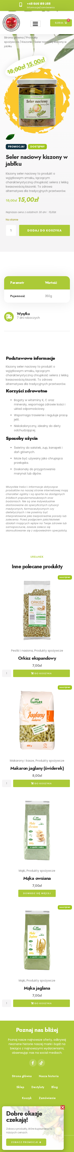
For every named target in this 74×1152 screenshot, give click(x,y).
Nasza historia (49, 1076)
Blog (54, 1087)
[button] (63, 1107)
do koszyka (43, 673)
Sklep (20, 1087)
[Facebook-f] (33, 1063)
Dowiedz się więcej (37, 893)
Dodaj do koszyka (44, 230)
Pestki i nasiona (22, 651)
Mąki (22, 871)
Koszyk (27, 1098)
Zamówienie (47, 1098)
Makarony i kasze (22, 761)
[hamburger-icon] (35, 24)
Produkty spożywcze (48, 651)
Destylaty (37, 1087)
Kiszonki (27, 42)
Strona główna (14, 38)
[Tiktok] (41, 1063)
